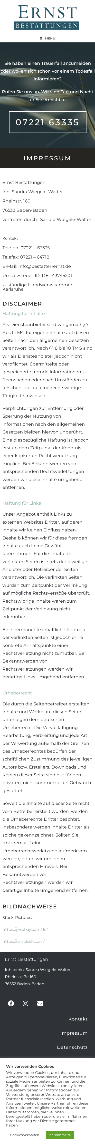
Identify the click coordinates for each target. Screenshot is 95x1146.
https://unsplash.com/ (23, 941)
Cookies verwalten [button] (24, 1135)
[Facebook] (11, 1003)
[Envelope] (40, 1003)
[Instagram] (25, 1003)
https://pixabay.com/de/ (25, 929)
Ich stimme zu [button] (60, 1135)
